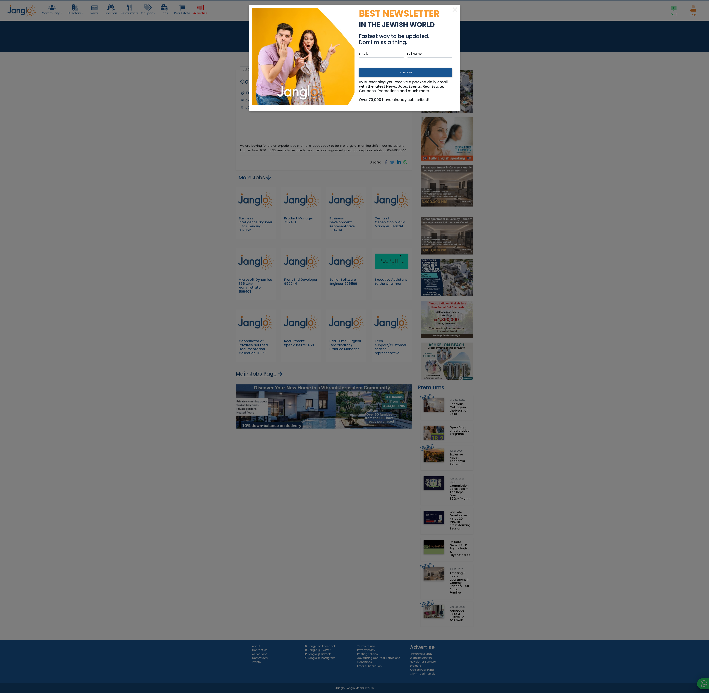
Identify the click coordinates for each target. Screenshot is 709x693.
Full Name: (414, 53)
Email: (363, 53)
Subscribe (405, 72)
